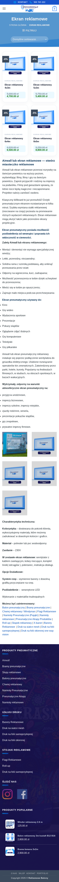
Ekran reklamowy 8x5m (42, 140)
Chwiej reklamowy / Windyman (18, 611)
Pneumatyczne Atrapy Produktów (33, 619)
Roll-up (6, 623)
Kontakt (30, 873)
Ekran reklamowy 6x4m (14, 140)
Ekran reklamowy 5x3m (42, 86)
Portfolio (42, 873)
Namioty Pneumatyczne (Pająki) (20, 615)
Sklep (22, 873)
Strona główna (17, 25)
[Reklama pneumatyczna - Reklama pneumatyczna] (29, 8)
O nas (14, 873)
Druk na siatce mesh (28, 627)
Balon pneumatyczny (13, 607)
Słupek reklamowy (22, 623)
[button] (4, 8)
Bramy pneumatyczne (38, 607)
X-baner (38, 623)
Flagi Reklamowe (46, 611)
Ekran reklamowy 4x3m (14, 86)
